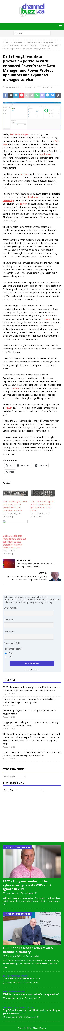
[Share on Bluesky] (52, 95)
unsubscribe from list (32, 670)
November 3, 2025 (14, 1017)
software (25, 174)
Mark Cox (31, 87)
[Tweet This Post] (10, 95)
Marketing (8, 200)
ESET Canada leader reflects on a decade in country (28, 950)
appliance (16, 388)
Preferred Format (13, 648)
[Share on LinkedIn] (16, 95)
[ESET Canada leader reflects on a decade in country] (32, 928)
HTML (11, 653)
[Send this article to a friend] (26, 95)
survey (23, 203)
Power (9, 407)
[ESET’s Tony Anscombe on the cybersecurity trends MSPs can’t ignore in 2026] (32, 861)
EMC (5, 144)
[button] (60, 26)
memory (48, 319)
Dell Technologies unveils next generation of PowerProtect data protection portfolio (15, 506)
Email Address (11, 607)
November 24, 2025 (14, 998)
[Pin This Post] (21, 95)
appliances (45, 154)
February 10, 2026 (13, 956)
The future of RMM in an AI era (21, 978)
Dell (57, 141)
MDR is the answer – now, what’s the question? (31, 994)
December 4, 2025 (14, 982)
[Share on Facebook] (5, 95)
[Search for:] (32, 33)
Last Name (9, 631)
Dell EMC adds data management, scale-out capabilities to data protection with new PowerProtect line (14, 541)
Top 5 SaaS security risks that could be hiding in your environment (31, 1011)
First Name (9, 619)
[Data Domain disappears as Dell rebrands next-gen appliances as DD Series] (43, 493)
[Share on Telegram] (47, 95)
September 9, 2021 (14, 87)
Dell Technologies (19, 134)
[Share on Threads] (58, 95)
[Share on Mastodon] (42, 95)
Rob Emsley (34, 197)
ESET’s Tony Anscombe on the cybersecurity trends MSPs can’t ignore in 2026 (27, 885)
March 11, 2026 (12, 893)
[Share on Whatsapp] (37, 95)
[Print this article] (31, 95)
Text (10, 656)
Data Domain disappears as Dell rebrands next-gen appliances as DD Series (43, 506)
